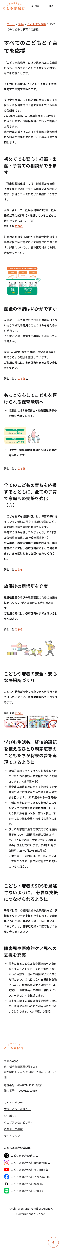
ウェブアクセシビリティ (18, 1122)
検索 (37, 6)
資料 (20, 24)
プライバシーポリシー (17, 1109)
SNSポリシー (12, 1116)
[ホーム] (14, 1049)
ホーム (11, 24)
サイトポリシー (13, 1102)
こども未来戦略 (36, 24)
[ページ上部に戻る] (53, 1242)
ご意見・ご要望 (13, 1129)
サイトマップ (12, 1136)
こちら (19, 226)
